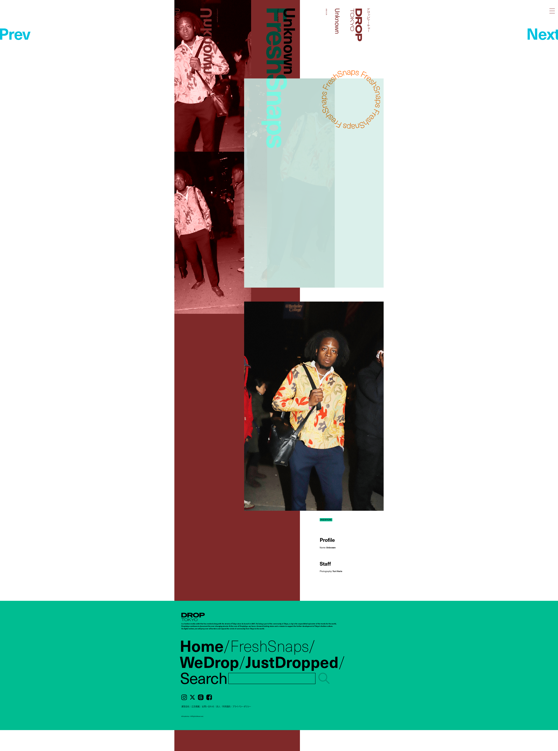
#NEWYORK (326, 519)
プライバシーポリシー (242, 706)
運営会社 (185, 706)
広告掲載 (196, 706)
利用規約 (226, 706)
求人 (218, 706)
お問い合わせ (208, 706)
